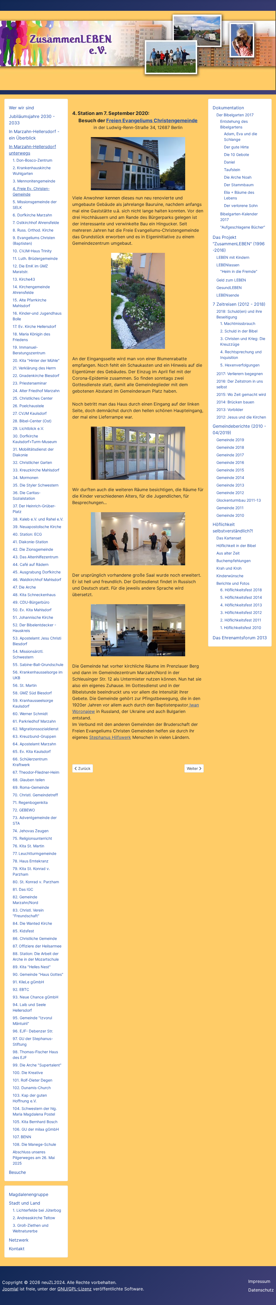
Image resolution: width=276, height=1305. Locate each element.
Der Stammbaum (239, 184)
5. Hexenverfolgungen (240, 365)
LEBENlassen (227, 265)
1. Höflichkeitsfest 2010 (240, 627)
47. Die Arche (24, 587)
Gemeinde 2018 (230, 447)
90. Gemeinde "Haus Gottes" (38, 974)
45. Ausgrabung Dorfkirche (37, 572)
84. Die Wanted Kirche (32, 923)
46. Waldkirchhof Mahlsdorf (37, 579)
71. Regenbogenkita (30, 802)
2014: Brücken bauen (235, 402)
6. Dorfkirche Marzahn (32, 215)
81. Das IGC (23, 889)
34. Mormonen (25, 477)
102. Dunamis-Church (32, 1087)
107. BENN (22, 1136)
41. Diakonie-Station (30, 541)
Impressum (259, 1281)
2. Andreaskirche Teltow (34, 1217)
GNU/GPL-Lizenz (74, 1289)
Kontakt (17, 1248)
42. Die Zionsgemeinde (33, 549)
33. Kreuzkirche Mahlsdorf (36, 470)
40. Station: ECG (27, 534)
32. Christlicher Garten (32, 462)
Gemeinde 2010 (230, 515)
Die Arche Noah (237, 177)
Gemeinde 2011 (230, 507)
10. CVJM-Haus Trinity (32, 251)
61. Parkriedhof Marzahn (34, 721)
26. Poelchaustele (28, 405)
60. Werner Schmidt (30, 713)
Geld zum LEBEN (231, 280)
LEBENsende (227, 295)
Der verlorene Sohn (241, 205)
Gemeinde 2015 (230, 470)
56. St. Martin (25, 685)
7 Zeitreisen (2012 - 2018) (239, 304)
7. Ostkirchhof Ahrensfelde (36, 222)
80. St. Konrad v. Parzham (36, 881)
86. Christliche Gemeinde (35, 938)
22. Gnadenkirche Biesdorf (36, 375)
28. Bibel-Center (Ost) (32, 421)
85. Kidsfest (23, 931)
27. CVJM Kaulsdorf (30, 413)
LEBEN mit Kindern (232, 257)
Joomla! (10, 1289)
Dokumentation (228, 107)
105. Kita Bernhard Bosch (35, 1121)
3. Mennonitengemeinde (34, 181)
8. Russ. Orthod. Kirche (33, 230)
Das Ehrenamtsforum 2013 (240, 637)
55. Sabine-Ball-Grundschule (38, 664)
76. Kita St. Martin (28, 846)
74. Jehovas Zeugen (31, 830)
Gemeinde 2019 (230, 439)
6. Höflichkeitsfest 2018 (241, 589)
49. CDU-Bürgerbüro (31, 602)
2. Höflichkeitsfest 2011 (240, 620)
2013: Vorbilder (229, 409)
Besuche (17, 1172)
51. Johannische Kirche (33, 617)
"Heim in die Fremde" (238, 271)
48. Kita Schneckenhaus (34, 594)
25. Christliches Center (33, 398)
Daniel (229, 162)
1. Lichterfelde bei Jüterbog (37, 1210)
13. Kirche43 (24, 279)
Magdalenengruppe (28, 1194)
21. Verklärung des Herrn (34, 368)
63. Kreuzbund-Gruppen (34, 736)
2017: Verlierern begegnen (239, 373)
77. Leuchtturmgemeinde (34, 853)
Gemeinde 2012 (230, 492)
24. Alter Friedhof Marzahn (36, 390)
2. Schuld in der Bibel (238, 331)
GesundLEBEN (229, 287)
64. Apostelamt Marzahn (34, 744)
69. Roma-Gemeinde (31, 787)
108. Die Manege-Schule (34, 1144)
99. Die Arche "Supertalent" (37, 1065)
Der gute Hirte (236, 147)
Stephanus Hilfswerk (110, 737)
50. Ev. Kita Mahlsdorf (32, 609)
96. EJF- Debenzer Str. (33, 1031)
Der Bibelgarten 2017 (235, 115)
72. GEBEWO (24, 810)
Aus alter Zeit (228, 553)
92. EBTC (21, 989)
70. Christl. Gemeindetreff (35, 795)
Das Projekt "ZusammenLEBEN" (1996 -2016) (239, 244)
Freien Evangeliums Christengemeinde (152, 120)
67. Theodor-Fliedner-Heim (36, 772)
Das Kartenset (228, 538)
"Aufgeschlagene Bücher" (242, 227)
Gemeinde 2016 (230, 462)
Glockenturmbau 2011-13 (238, 500)
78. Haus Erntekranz (31, 861)
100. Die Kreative (28, 1072)
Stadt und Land (24, 1203)
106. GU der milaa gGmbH (36, 1129)
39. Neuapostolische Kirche (37, 526)
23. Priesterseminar (30, 383)
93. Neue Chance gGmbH (35, 997)
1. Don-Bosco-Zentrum (32, 160)
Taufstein (232, 169)
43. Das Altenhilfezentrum (35, 557)
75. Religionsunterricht (32, 838)
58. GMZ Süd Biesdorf (32, 693)
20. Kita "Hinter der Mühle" (36, 360)
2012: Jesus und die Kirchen (241, 417)
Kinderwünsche (229, 575)
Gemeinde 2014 (230, 477)
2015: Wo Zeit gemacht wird (241, 394)
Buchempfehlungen (233, 560)
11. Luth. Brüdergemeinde (35, 258)
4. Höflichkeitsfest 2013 (241, 605)
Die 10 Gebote (236, 154)
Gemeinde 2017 (230, 455)
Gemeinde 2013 (230, 485)
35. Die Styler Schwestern (35, 485)
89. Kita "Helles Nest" (32, 966)
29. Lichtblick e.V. (28, 428)
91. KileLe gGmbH (28, 982)
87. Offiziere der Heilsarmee (37, 946)
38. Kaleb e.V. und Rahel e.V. (38, 519)
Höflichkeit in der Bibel (236, 545)
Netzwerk (19, 1240)
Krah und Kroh (229, 568)
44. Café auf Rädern (31, 564)
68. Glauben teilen (29, 779)
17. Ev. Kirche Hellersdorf (34, 326)
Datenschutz (261, 1290)
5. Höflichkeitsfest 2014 (241, 597)
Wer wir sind (21, 107)
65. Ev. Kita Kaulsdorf (32, 751)
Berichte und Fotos (232, 583)
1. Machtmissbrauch (237, 323)
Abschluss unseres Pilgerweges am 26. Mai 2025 (34, 1157)
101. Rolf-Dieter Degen (32, 1080)
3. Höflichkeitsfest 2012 (241, 612)
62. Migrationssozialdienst (35, 728)
